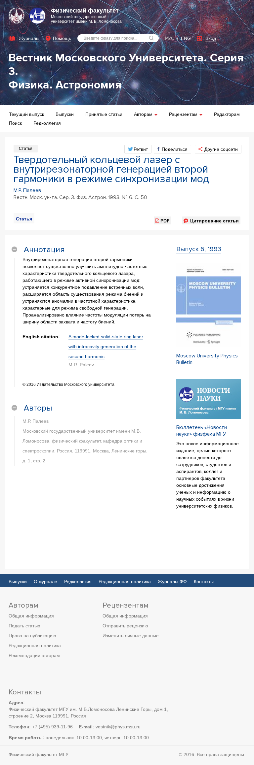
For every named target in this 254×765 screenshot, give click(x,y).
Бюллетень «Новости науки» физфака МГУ (201, 430)
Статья (24, 218)
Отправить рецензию (125, 625)
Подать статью (24, 625)
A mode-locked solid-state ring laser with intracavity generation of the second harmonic (105, 346)
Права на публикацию (32, 635)
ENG (186, 38)
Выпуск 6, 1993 (198, 249)
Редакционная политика (125, 581)
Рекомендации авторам (34, 655)
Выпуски (18, 581)
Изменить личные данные (131, 635)
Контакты (204, 581)
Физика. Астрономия (65, 85)
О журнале (45, 581)
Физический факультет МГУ (38, 754)
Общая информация (31, 615)
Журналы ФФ (172, 581)
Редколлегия (78, 581)
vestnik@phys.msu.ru (118, 726)
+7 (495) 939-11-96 (52, 726)
